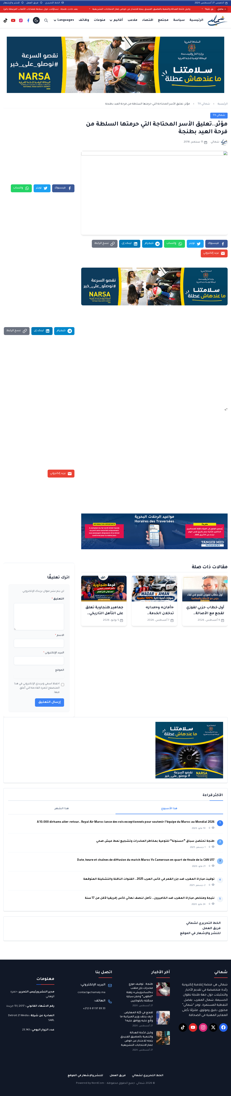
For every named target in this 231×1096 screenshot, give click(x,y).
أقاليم (118, 20)
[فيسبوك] (28, 20)
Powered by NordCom (90, 1083)
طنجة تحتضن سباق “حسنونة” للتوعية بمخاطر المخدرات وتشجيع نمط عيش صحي (155, 841)
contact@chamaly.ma (91, 992)
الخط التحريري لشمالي (203, 923)
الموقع (59, 670)
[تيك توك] (5, 20)
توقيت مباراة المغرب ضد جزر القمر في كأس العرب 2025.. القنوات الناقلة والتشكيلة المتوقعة (149, 879)
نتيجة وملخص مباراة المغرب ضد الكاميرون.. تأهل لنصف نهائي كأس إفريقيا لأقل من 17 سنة (150, 898)
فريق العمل (32, 3)
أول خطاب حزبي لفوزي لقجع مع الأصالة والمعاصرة (205, 614)
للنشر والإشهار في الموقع (200, 933)
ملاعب (132, 20)
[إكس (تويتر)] (213, 1027)
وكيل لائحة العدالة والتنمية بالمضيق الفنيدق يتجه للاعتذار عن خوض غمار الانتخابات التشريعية (167, 9)
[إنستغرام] (21, 20)
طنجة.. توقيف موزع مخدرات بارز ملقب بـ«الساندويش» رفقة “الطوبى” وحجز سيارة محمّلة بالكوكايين (139, 993)
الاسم (59, 635)
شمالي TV (204, 104)
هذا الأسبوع (169, 808)
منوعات (99, 20)
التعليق (58, 599)
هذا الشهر (62, 808)
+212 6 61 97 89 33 (94, 1008)
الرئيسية (196, 20)
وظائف (84, 20)
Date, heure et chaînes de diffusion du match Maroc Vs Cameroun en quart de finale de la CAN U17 (146, 860)
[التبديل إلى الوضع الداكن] (36, 20)
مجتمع (163, 20)
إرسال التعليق (49, 702)
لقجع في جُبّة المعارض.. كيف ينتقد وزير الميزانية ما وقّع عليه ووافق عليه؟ (136, 1017)
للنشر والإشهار (11, 3)
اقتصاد (147, 20)
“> (226, 410)
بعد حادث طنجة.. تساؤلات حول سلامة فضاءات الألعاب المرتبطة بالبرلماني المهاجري (59, 9)
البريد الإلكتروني (53, 652)
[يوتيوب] (13, 20)
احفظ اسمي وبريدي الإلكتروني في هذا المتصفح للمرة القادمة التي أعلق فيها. (37, 688)
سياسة (179, 20)
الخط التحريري (53, 3)
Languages (66, 20)
